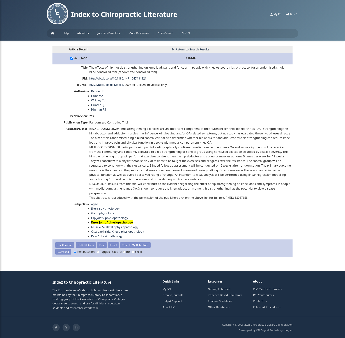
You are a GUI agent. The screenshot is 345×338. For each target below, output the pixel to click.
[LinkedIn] (76, 327)
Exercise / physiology (105, 209)
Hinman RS (98, 109)
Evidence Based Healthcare (225, 295)
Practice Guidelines (220, 301)
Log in (289, 330)
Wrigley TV (98, 100)
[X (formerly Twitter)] (66, 327)
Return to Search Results (192, 49)
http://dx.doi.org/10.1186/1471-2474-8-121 (117, 78)
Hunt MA (97, 96)
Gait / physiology (102, 213)
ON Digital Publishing (269, 330)
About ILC (169, 307)
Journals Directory (108, 33)
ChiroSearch (165, 33)
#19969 (191, 58)
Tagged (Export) (110, 252)
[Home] (52, 33)
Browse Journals (173, 295)
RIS (127, 252)
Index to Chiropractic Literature (124, 14)
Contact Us (260, 301)
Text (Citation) (86, 252)
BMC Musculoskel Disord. (106, 85)
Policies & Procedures (266, 307)
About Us (83, 33)
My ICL (186, 33)
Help (66, 33)
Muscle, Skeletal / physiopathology (114, 227)
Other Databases (218, 307)
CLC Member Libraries (267, 289)
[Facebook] (56, 327)
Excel (138, 252)
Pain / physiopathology (106, 236)
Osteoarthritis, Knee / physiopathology (117, 232)
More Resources (139, 33)
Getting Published (219, 289)
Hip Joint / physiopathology (109, 218)
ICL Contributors (263, 295)
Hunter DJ (97, 105)
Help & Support (172, 301)
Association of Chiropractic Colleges (102, 299)
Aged (94, 204)
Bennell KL (98, 91)
